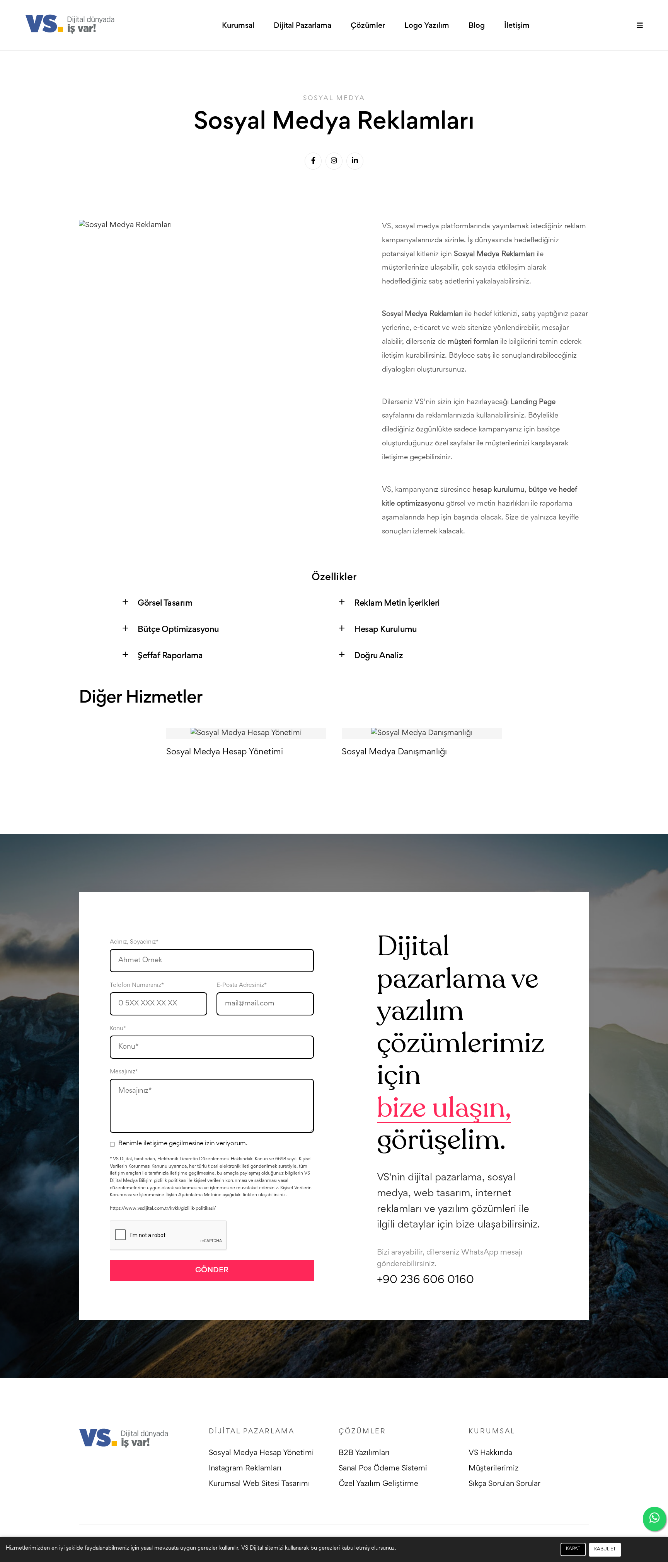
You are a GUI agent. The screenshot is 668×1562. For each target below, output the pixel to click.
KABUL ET (605, 1549)
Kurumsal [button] (238, 25)
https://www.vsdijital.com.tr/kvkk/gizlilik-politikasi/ (163, 1209)
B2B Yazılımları (364, 1453)
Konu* (118, 1028)
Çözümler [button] (368, 25)
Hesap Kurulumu (385, 630)
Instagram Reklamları (245, 1468)
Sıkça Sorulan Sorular (504, 1484)
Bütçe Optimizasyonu (178, 630)
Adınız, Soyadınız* (134, 942)
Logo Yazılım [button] (426, 25)
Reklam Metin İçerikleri (397, 604)
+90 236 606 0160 (425, 1280)
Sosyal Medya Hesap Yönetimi (261, 1453)
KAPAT (573, 1549)
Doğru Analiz (378, 656)
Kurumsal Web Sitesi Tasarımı (259, 1484)
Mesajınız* (124, 1072)
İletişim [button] (517, 25)
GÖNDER (211, 1270)
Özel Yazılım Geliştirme (378, 1484)
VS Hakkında (490, 1453)
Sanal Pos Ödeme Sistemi (383, 1468)
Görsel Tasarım (165, 604)
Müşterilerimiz (493, 1468)
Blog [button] (477, 25)
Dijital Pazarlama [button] (302, 25)
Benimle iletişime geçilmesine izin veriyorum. (182, 1144)
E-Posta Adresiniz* (241, 985)
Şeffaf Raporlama (170, 656)
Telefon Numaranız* (137, 985)
